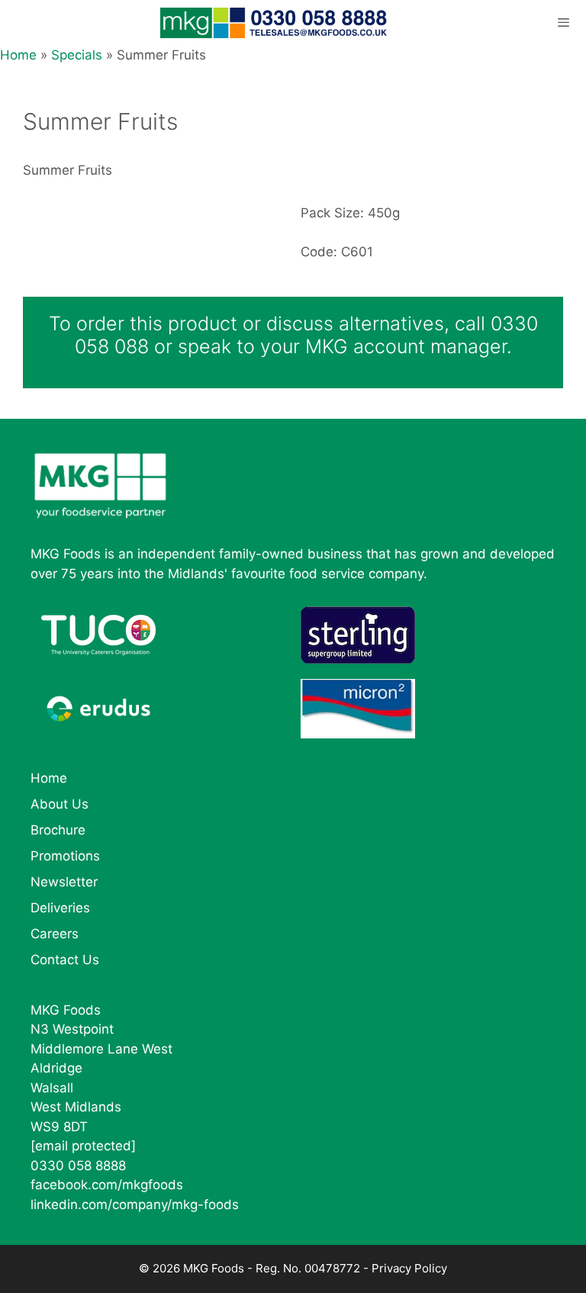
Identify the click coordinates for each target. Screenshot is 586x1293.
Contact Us (65, 959)
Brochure (58, 830)
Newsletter (64, 881)
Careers (55, 933)
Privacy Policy (409, 1268)
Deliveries (60, 907)
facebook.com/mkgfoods (107, 1184)
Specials (76, 55)
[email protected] (83, 1145)
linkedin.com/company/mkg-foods (135, 1204)
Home (18, 55)
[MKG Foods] (275, 23)
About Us (60, 804)
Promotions (65, 856)
